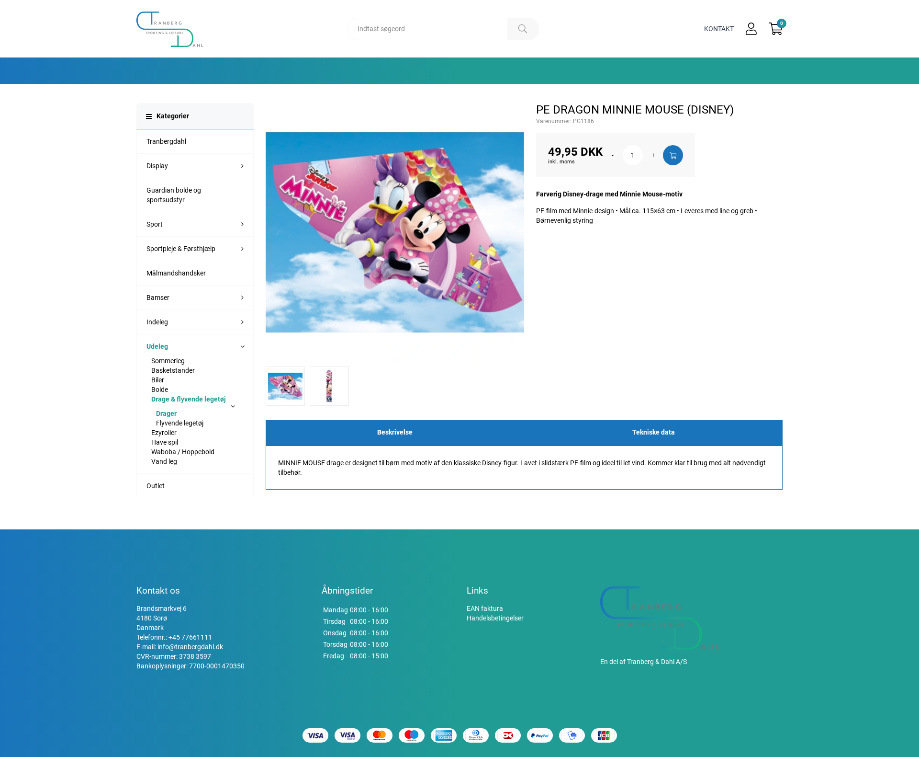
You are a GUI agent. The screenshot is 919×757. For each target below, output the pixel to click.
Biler (157, 380)
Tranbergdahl (166, 141)
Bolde (159, 389)
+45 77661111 (190, 637)
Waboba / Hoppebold (182, 452)
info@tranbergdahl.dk (190, 647)
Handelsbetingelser (495, 618)
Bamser (157, 297)
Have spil (164, 442)
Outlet (155, 486)
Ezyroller (164, 432)
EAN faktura (485, 608)
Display (157, 166)
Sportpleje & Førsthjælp (180, 248)
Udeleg (157, 346)
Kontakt (719, 29)
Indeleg (157, 322)
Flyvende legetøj (179, 423)
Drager (166, 413)
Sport (154, 224)
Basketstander (173, 370)
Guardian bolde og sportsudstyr (173, 195)
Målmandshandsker (176, 273)
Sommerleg (168, 361)
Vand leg (164, 461)
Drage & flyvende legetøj (188, 399)
